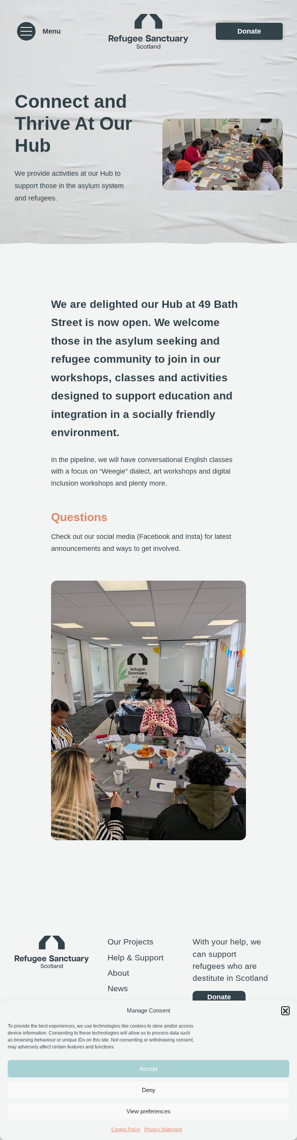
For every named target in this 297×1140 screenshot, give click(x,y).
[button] (285, 1010)
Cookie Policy (125, 1129)
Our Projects (131, 941)
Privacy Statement (163, 1129)
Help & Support (136, 957)
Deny (148, 1090)
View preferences (148, 1111)
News (118, 988)
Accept (148, 1068)
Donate (249, 31)
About (118, 972)
